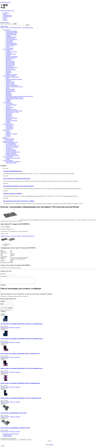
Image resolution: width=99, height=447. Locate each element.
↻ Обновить (10, 307)
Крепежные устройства (11, 109)
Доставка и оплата (7, 16)
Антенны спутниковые (11, 104)
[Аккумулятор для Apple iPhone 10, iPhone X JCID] (6, 425)
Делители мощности (10, 149)
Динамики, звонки (10, 81)
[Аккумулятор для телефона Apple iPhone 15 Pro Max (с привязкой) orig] (6, 365)
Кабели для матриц (10, 61)
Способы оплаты (7, 435)
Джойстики (8, 80)
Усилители (8, 122)
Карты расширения (10, 62)
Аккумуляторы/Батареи (15, 27)
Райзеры (8, 159)
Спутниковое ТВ (7, 102)
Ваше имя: (3, 273)
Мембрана (8, 92)
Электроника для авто (8, 124)
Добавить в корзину (5, 236)
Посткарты (8, 70)
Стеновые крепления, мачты (12, 155)
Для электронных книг (11, 43)
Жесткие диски (9, 58)
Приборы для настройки (11, 120)
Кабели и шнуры (10, 107)
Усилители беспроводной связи (10, 142)
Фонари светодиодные (11, 162)
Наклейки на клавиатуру (11, 67)
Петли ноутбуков (10, 68)
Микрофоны (9, 95)
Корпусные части (10, 90)
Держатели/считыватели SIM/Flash (14, 79)
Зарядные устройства (8, 141)
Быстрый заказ (31, 236)
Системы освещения (8, 160)
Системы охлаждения (11, 54)
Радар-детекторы (10, 127)
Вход (2, 22)
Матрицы (8, 50)
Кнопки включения (10, 89)
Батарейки (8, 35)
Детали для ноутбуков (8, 49)
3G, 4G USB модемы (10, 143)
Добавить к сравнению (22, 236)
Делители (8, 106)
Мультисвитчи (9, 114)
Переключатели (9, 116)
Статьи (4, 18)
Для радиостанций (10, 45)
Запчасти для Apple (10, 84)
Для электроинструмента (11, 44)
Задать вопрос (13, 236)
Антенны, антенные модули (12, 77)
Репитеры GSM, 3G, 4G (11, 154)
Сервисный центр (7, 15)
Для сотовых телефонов (27, 27)
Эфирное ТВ (6, 130)
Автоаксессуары (9, 125)
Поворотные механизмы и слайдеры (14, 97)
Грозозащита (9, 148)
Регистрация (6, 22)
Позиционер (9, 119)
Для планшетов (9, 40)
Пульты (5, 137)
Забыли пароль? (4, 26)
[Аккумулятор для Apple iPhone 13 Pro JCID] (6, 410)
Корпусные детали (10, 63)
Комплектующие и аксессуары (13, 157)
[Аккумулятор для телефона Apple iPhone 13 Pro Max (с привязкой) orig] (6, 336)
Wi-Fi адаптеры (9, 103)
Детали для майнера (7, 156)
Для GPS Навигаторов (11, 33)
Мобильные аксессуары (8, 138)
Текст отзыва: (4, 276)
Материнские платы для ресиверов (14, 110)
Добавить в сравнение (15, 327)
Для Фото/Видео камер (11, 34)
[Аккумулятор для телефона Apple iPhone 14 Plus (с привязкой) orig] (6, 380)
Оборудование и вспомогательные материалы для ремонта (19, 96)
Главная (2, 27)
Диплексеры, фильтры (11, 150)
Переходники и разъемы (11, 118)
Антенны (8, 131)
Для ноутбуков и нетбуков (12, 32)
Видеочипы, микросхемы (12, 56)
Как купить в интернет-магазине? (11, 433)
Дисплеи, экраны (10, 83)
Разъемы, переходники (11, 153)
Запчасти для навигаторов (12, 85)
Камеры (8, 87)
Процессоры (9, 72)
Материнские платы (10, 64)
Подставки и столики (11, 69)
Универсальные (9, 48)
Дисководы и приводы (11, 57)
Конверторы (9, 108)
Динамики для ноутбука (11, 51)
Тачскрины (8, 99)
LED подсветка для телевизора (13, 161)
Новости (5, 17)
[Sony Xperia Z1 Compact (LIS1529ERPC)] (10, 220)
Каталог (5, 14)
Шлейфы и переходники (11, 74)
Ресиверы (8, 121)
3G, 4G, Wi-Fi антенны (11, 144)
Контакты (5, 20)
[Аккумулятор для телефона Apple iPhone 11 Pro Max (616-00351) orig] (6, 395)
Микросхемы (9, 93)
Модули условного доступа (12, 112)
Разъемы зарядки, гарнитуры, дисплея (14, 98)
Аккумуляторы (6, 29)
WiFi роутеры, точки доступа (12, 145)
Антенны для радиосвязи (12, 147)
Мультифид (8, 115)
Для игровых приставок (11, 39)
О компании (6, 12)
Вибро (7, 78)
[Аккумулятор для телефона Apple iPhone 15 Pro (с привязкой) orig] (6, 350)
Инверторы (8, 60)
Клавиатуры (9, 52)
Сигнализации (9, 128)
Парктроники (9, 126)
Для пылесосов (9, 41)
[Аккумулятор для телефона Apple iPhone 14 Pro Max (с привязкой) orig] (6, 321)
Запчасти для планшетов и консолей (14, 86)
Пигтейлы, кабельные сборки (13, 151)
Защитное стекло (10, 139)
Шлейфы (8, 101)
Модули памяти (9, 66)
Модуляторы (9, 113)
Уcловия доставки (7, 436)
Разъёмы (8, 73)
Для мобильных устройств (9, 75)
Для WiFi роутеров (10, 38)
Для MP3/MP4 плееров (11, 37)
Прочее (7, 46)
